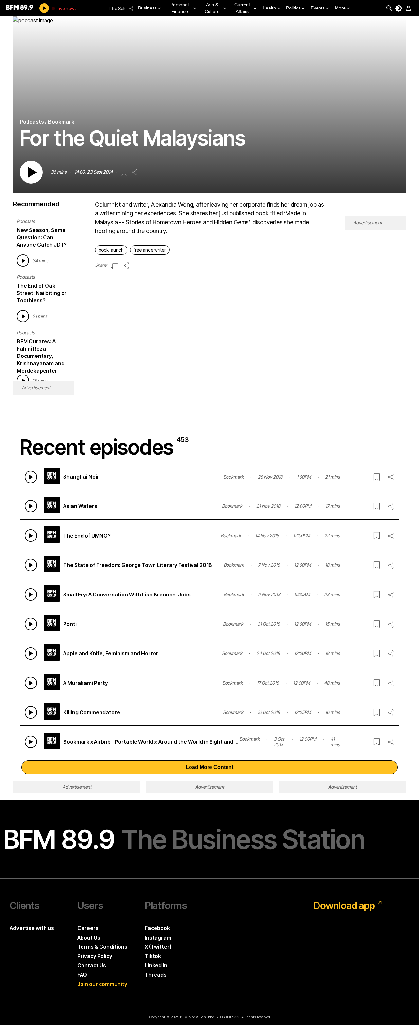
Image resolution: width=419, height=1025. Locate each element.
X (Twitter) (158, 946)
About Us (88, 937)
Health (269, 7)
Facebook (157, 928)
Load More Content (209, 767)
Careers (88, 928)
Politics (293, 7)
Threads (156, 974)
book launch (111, 250)
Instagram (158, 937)
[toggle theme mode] (399, 8)
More (340, 7)
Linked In (156, 965)
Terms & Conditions (102, 946)
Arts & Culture (212, 8)
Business (147, 7)
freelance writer (150, 250)
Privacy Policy (94, 956)
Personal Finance (179, 8)
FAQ (82, 974)
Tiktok (153, 956)
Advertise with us (32, 928)
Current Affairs (242, 8)
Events (318, 7)
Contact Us (91, 965)
